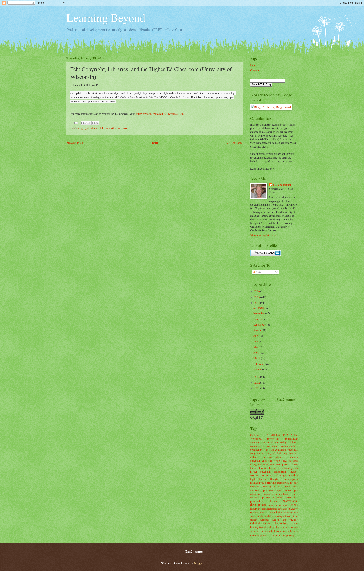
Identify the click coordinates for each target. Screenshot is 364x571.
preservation (256, 501)
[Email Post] (75, 122)
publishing (263, 508)
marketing (270, 482)
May (256, 347)
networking (266, 486)
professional (273, 501)
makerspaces (291, 479)
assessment (267, 442)
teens (295, 523)
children (293, 442)
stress (295, 516)
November (259, 313)
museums (254, 486)
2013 (257, 376)
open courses (284, 490)
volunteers (293, 530)
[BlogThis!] (86, 123)
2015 (257, 297)
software (287, 516)
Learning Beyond (105, 17)
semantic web (291, 512)
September (259, 324)
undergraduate (274, 527)
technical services (260, 523)
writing (290, 535)
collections (272, 446)
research (263, 512)
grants (294, 468)
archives (254, 442)
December (259, 307)
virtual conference (278, 530)
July (255, 335)
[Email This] (82, 123)
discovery (293, 453)
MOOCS (275, 435)
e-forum (279, 457)
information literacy (286, 471)
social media (257, 516)
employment (268, 464)
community (256, 449)
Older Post (235, 142)
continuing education (286, 449)
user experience (289, 527)
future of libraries (266, 468)
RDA (285, 435)
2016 (257, 291)
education (255, 460)
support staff (279, 519)
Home (155, 142)
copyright (83, 128)
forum (253, 468)
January (257, 369)
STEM (294, 435)
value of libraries (259, 530)
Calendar (255, 70)
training (254, 527)
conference (268, 449)
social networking (273, 516)
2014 (257, 302)
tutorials (263, 527)
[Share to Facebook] (93, 123)
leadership (292, 475)
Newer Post (74, 142)
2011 (257, 388)
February (258, 364)
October (258, 319)
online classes (281, 486)
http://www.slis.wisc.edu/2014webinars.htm (160, 114)
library (262, 479)
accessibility (273, 438)
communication (289, 446)
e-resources (292, 457)
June (256, 341)
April (256, 352)
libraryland (275, 479)
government (284, 468)
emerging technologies (274, 460)
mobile (294, 482)
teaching (293, 519)
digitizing (282, 453)
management (257, 482)
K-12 (265, 435)
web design (256, 535)
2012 (257, 382)
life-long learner (282, 185)
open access (268, 490)
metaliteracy (283, 482)
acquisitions (291, 438)
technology (282, 523)
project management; (278, 504)
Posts (258, 272)
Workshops (256, 438)
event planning (283, 464)
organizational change (286, 493)
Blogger (198, 563)
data (264, 453)
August (257, 330)
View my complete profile (264, 235)
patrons (266, 497)
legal (252, 479)
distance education (261, 457)
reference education (277, 508)
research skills (276, 512)
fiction (295, 464)
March (257, 358)
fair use (94, 128)
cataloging (280, 442)
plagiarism (277, 497)
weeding (283, 535)
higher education (107, 128)
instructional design (275, 475)
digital (271, 453)
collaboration (257, 446)
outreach (254, 497)
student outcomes (259, 519)
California (255, 435)
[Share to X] (90, 123)
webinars (122, 128)
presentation (291, 497)
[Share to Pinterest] (97, 123)
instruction (257, 475)
